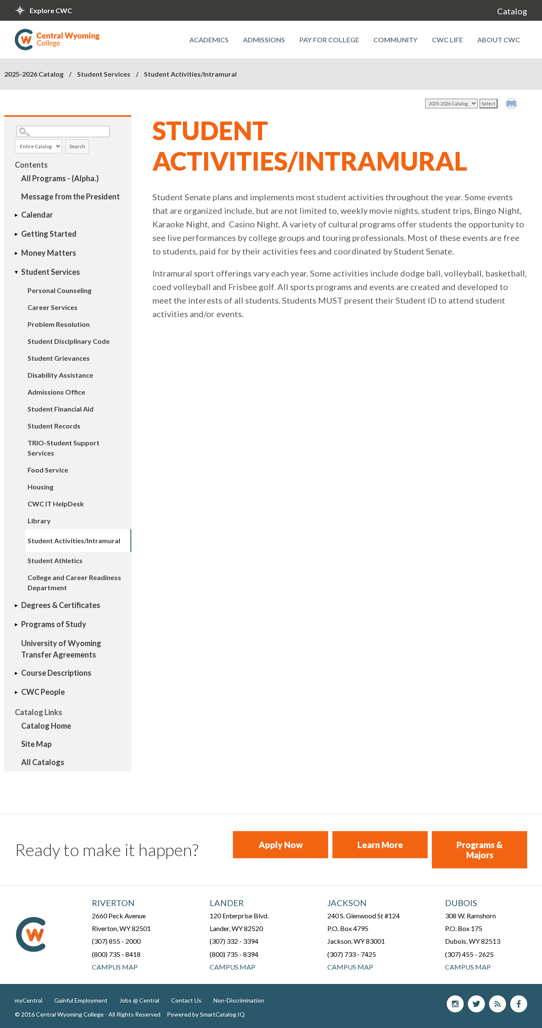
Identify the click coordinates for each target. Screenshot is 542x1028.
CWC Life (447, 40)
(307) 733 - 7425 (351, 954)
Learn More (380, 845)
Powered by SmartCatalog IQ (206, 1014)
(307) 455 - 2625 (469, 954)
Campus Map (115, 967)
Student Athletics (55, 560)
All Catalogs (42, 762)
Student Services (103, 74)
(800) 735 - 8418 (116, 954)
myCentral (28, 1000)
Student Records (54, 426)
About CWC (498, 40)
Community (395, 40)
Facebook (518, 1003)
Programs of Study (53, 624)
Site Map (36, 744)
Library (39, 521)
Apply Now (281, 845)
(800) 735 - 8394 (234, 954)
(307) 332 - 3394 (234, 941)
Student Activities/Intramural (74, 540)
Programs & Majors (479, 850)
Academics (209, 40)
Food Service (48, 470)
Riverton (113, 903)
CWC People (43, 691)
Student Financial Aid (61, 409)
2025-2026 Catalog (34, 74)
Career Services (52, 307)
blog (497, 1003)
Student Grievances (59, 358)
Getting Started (49, 233)
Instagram (455, 1003)
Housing (40, 487)
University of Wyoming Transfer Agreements (61, 648)
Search (77, 146)
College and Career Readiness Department (74, 582)
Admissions (264, 40)
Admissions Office (56, 392)
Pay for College (329, 40)
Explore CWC (51, 10)
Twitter (476, 1003)
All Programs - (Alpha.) (60, 178)
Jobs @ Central (139, 1000)
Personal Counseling (59, 290)
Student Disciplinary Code (69, 341)
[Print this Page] (512, 104)
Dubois (461, 903)
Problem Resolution (59, 324)
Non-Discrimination (238, 1000)
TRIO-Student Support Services (64, 448)
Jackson (347, 903)
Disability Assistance (60, 375)
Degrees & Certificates (60, 605)
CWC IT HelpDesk (56, 504)
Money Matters (48, 252)
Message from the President (70, 196)
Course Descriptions (56, 672)
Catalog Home (46, 725)
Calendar (37, 214)
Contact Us (186, 1000)
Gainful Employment (81, 1000)
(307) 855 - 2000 (116, 941)
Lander (227, 903)
